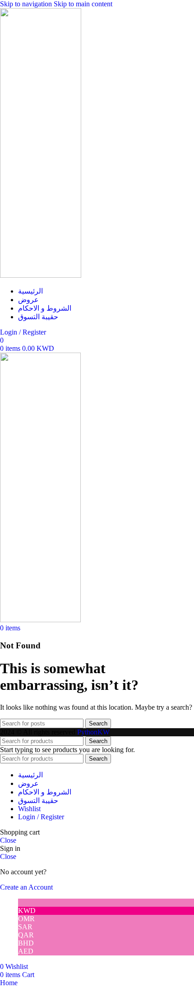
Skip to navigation (27, 4)
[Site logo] (40, 275)
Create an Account (26, 887)
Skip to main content (83, 4)
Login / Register (41, 817)
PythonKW (93, 732)
